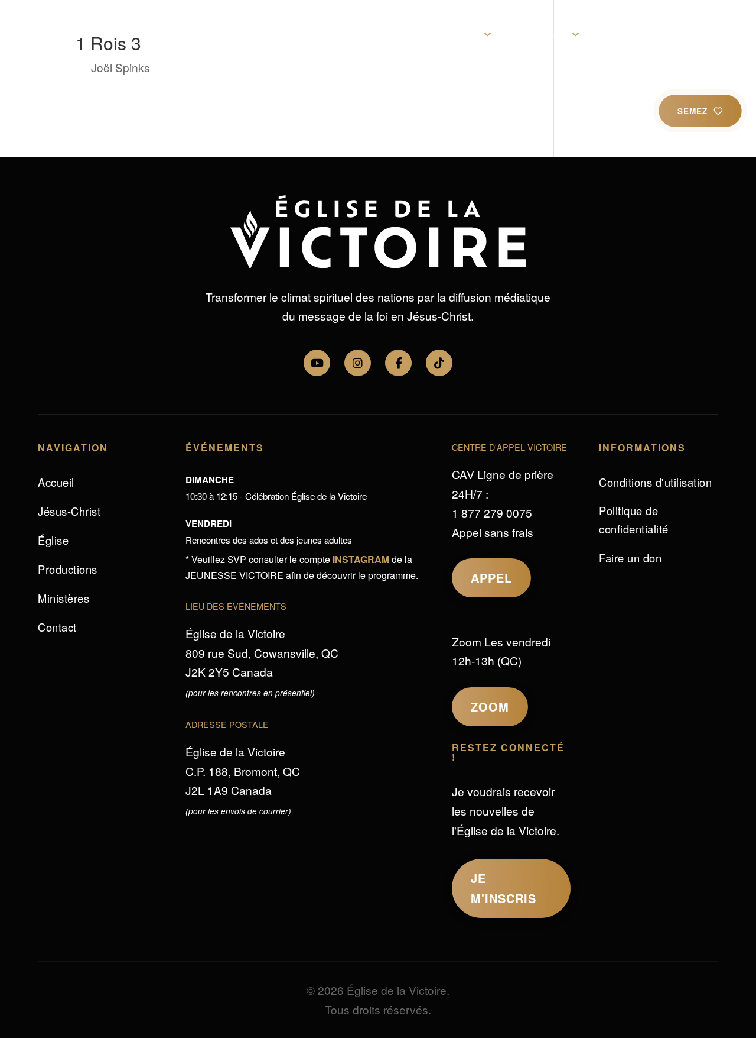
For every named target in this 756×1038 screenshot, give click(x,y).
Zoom (490, 706)
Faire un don (630, 557)
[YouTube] (317, 363)
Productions (631, 34)
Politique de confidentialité (634, 519)
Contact (699, 34)
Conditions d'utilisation (655, 482)
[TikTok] (439, 363)
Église (462, 34)
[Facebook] (398, 363)
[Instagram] (357, 363)
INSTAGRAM (361, 559)
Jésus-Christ (396, 34)
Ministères (539, 34)
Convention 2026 (304, 34)
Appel (491, 577)
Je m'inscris (503, 888)
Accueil (224, 34)
